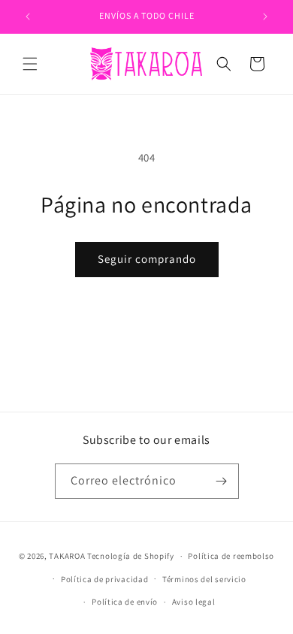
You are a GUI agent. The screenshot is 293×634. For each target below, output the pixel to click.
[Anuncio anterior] (27, 16)
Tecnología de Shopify (130, 556)
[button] (30, 63)
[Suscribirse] (221, 481)
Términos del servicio (204, 579)
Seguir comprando (147, 259)
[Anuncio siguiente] (265, 16)
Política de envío (125, 601)
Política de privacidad (104, 579)
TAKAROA (67, 556)
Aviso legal (194, 601)
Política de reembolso (231, 556)
